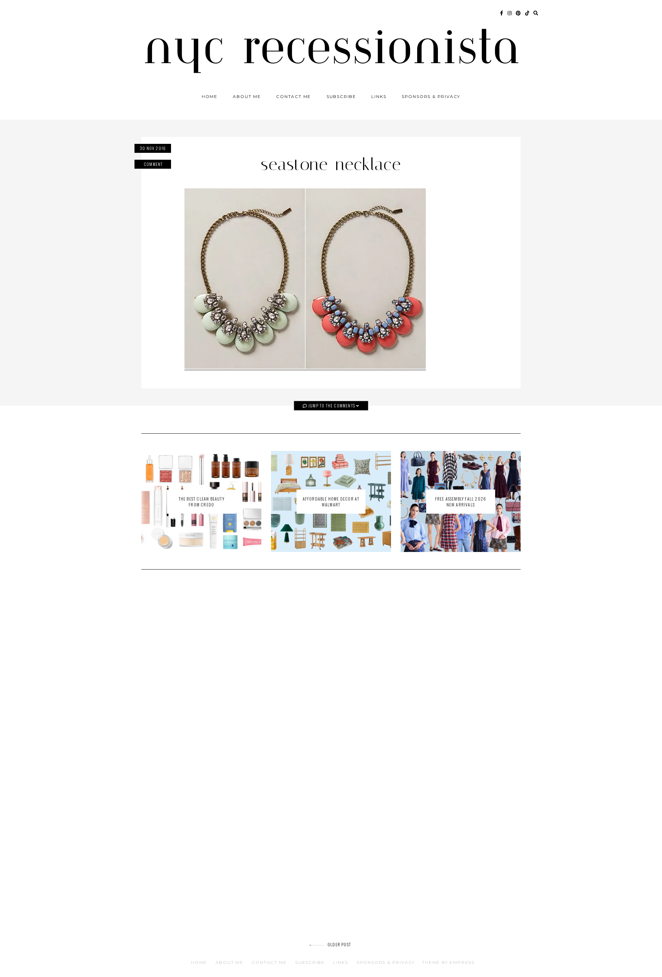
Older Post (339, 944)
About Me (247, 96)
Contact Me (293, 96)
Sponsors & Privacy (431, 96)
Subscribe (341, 96)
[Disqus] (331, 673)
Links (378, 96)
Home (210, 96)
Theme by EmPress (448, 962)
